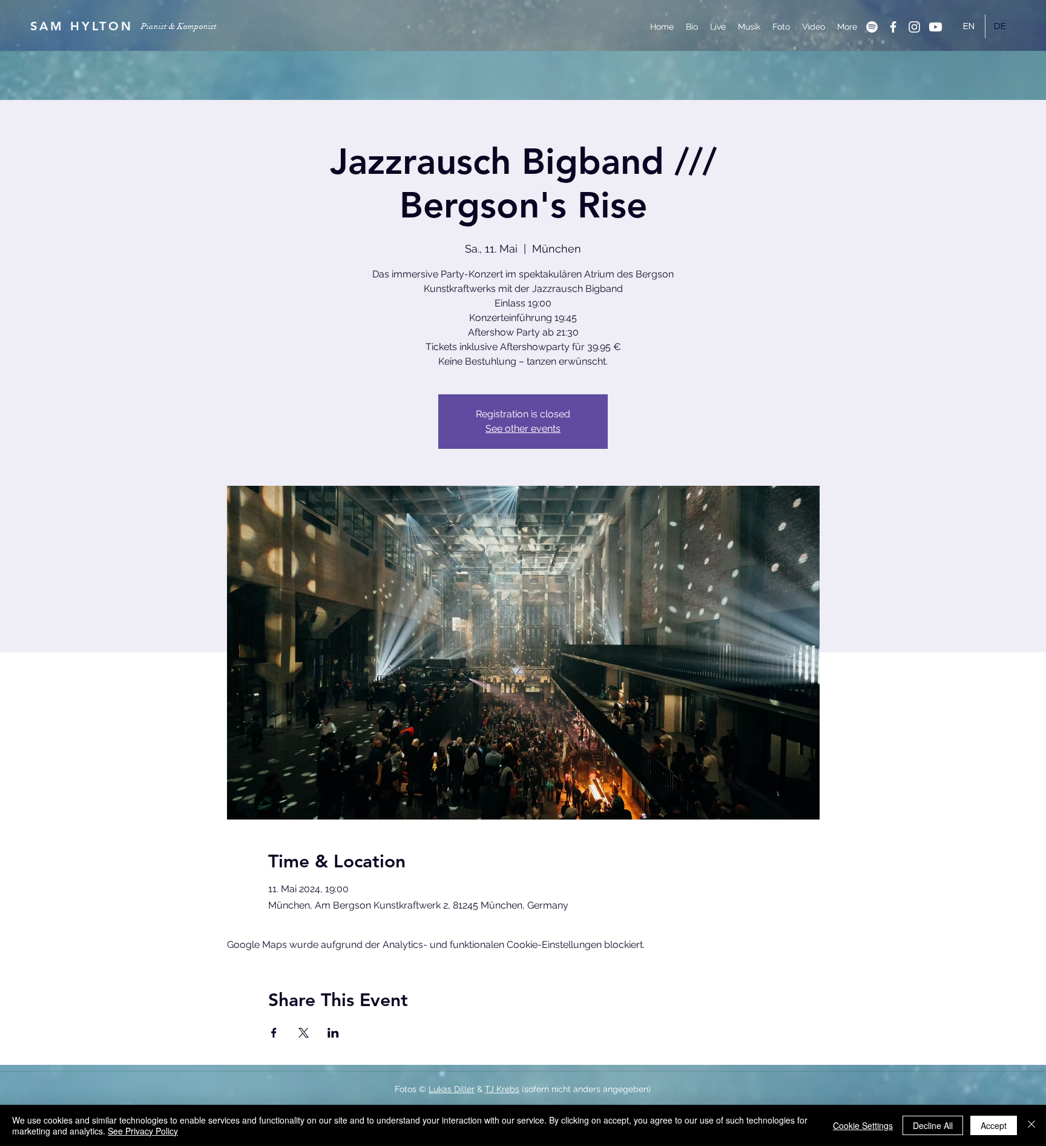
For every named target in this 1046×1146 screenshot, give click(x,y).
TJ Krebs (502, 1089)
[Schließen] (1031, 1125)
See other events (523, 428)
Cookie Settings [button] (863, 1125)
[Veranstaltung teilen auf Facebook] (274, 1033)
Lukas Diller (452, 1089)
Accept (994, 1125)
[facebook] (893, 27)
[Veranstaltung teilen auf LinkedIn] (333, 1033)
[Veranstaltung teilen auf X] (303, 1033)
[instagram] (914, 27)
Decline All (933, 1125)
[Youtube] (935, 27)
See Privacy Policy (143, 1131)
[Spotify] (872, 27)
